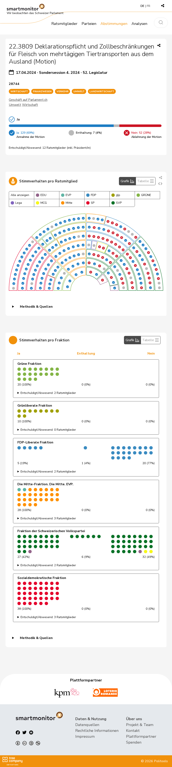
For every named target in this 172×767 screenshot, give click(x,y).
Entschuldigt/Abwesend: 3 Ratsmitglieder (48, 518)
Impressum (85, 736)
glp (118, 195)
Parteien (89, 23)
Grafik (125, 181)
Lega (18, 203)
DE (142, 6)
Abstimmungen (113, 23)
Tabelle (143, 181)
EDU (43, 195)
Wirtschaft (30, 104)
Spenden (133, 742)
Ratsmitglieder (64, 23)
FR (148, 6)
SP (92, 203)
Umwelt (15, 104)
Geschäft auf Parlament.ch (28, 99)
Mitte (69, 203)
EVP (68, 195)
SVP (119, 203)
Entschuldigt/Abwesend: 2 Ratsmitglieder (48, 393)
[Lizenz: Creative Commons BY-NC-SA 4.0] (28, 743)
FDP (93, 195)
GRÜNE (146, 195)
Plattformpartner (141, 736)
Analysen (139, 23)
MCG (43, 203)
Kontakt (133, 730)
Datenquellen (87, 724)
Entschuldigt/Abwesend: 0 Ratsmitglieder (48, 430)
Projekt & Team (139, 724)
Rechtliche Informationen (97, 730)
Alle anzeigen (20, 195)
